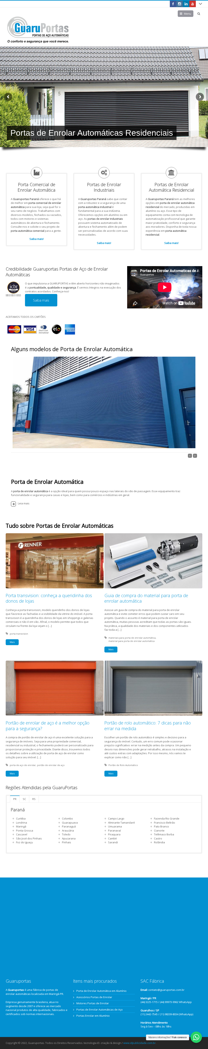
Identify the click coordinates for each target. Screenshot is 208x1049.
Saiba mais (41, 300)
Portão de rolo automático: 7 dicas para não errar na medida (147, 725)
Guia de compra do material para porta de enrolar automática (146, 598)
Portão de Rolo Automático (123, 765)
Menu (187, 13)
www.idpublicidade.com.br (139, 1043)
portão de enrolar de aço (51, 765)
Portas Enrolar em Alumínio (93, 1015)
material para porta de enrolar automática (131, 641)
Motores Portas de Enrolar (92, 1003)
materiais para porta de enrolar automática (132, 637)
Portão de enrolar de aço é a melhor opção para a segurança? (47, 725)
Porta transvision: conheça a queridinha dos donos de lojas (49, 598)
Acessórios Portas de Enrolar (94, 997)
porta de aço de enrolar (23, 765)
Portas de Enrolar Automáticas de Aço (99, 1009)
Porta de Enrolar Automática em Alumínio (101, 991)
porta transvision (19, 633)
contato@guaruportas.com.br (166, 990)
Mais (12, 642)
